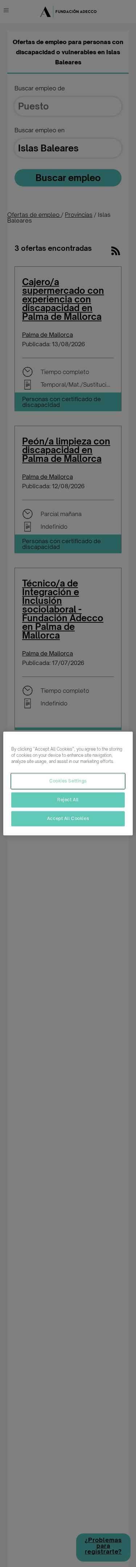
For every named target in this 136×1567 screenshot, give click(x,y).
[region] (67, 784)
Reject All (68, 799)
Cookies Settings (68, 781)
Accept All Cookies (68, 818)
